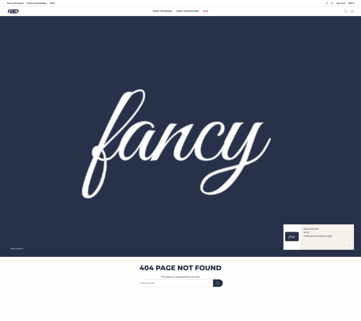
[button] (187, 11)
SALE (52, 3)
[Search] (218, 283)
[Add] (349, 245)
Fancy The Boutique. (37, 3)
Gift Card (340, 3)
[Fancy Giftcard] (291, 237)
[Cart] (352, 11)
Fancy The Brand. (15, 3)
